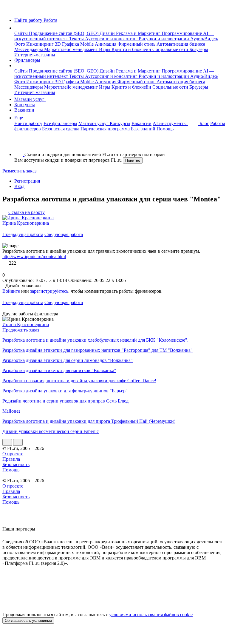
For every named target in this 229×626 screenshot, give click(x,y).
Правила (11, 459)
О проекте (12, 453)
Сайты (21, 33)
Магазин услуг (30, 99)
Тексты (77, 38)
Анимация (106, 44)
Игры (105, 49)
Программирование (182, 33)
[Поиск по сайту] (19, 144)
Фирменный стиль (137, 44)
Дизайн (108, 33)
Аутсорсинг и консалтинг (112, 38)
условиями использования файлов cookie (151, 614)
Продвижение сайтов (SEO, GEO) (64, 33)
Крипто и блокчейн (132, 49)
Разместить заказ (19, 170)
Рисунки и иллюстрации (164, 38)
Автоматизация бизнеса (181, 44)
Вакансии (24, 109)
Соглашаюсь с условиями (28, 620)
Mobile (87, 44)
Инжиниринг (40, 44)
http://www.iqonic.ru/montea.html (34, 256)
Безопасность (16, 464)
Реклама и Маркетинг (139, 33)
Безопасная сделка (60, 128)
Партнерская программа (105, 128)
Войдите (11, 291)
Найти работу (28, 123)
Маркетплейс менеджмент (71, 49)
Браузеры (198, 49)
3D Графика (67, 44)
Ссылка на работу (26, 212)
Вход (19, 186)
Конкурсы (24, 104)
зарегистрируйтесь (49, 291)
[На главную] (7, 10)
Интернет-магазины (34, 54)
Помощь (165, 128)
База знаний (143, 128)
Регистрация (27, 181)
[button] (20, 27)
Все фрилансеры (60, 123)
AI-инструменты (170, 123)
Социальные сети (170, 49)
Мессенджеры (29, 49)
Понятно (132, 160)
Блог (204, 123)
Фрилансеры (27, 60)
